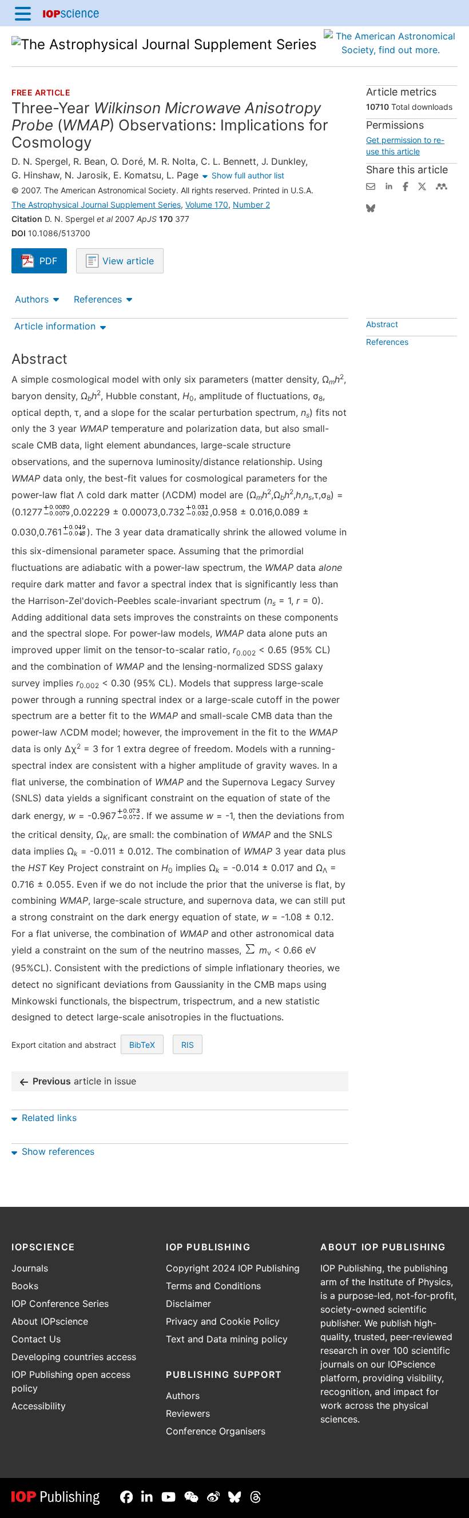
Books (24, 1286)
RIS (187, 1045)
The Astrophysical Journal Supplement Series (96, 204)
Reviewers (188, 1413)
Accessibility (38, 1406)
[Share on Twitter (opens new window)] (422, 185)
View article (127, 261)
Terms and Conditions (213, 1286)
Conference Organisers (215, 1431)
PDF (53, 262)
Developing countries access (73, 1356)
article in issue (84, 1081)
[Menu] (22, 13)
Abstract (382, 324)
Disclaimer (188, 1303)
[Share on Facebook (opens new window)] (405, 185)
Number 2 (251, 204)
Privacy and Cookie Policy (223, 1321)
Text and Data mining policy (227, 1339)
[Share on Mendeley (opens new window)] (441, 185)
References (98, 299)
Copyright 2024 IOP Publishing (233, 1268)
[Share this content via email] (370, 185)
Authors (32, 299)
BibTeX (142, 1045)
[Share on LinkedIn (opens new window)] (389, 185)
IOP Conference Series (60, 1303)
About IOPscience (49, 1321)
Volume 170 (206, 204)
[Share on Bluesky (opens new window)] (370, 207)
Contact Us (36, 1339)
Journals (29, 1268)
